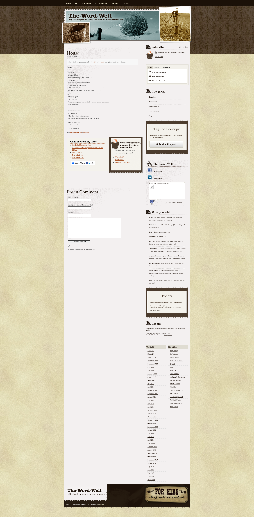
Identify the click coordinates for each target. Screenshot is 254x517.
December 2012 (152, 380)
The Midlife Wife (175, 400)
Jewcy (172, 367)
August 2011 (152, 397)
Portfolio (86, 3)
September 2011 (153, 394)
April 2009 (151, 476)
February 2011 (152, 410)
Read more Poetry (154, 310)
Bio (76, 3)
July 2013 (151, 367)
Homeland (152, 97)
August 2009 (152, 463)
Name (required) (73, 197)
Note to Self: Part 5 (78, 158)
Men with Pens (174, 374)
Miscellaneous (154, 106)
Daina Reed (101, 504)
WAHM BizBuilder (176, 403)
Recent (157, 67)
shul (81, 132)
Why (150, 67)
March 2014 (151, 354)
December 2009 (152, 453)
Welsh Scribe (174, 407)
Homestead (153, 101)
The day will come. (170, 237)
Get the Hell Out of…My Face (81, 145)
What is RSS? (119, 157)
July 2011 (151, 400)
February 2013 (152, 374)
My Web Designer (175, 380)
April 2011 (151, 407)
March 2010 (151, 443)
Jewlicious (173, 370)
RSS (95, 62)
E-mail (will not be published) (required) (80, 205)
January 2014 (152, 357)
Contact (126, 3)
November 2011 (153, 390)
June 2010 (151, 437)
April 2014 (151, 351)
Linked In (158, 178)
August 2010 (152, 430)
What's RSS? (159, 57)
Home (68, 3)
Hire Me (114, 3)
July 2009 (151, 466)
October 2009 (152, 457)
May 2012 (151, 384)
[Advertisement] (98, 46)
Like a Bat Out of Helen (159, 81)
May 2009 (151, 473)
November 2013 (153, 361)
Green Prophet (174, 357)
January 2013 (152, 377)
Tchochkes (173, 387)
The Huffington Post (176, 397)
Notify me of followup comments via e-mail (81, 249)
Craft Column (154, 111)
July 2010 (151, 433)
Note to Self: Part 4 (78, 155)
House (73, 53)
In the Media (101, 3)
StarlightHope (168, 335)
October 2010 (152, 423)
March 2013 (151, 370)
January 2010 (152, 450)
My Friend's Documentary (178, 377)
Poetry (151, 116)
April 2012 (151, 387)
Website (70, 213)
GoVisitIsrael (174, 354)
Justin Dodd (166, 333)
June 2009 (151, 470)
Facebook (158, 171)
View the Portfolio (158, 76)
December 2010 (152, 417)
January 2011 (152, 414)
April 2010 (151, 440)
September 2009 (153, 460)
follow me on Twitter (174, 202)
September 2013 (153, 364)
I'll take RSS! (119, 160)
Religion (76, 132)
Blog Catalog (174, 351)
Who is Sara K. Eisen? (159, 72)
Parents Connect (175, 384)
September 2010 (153, 427)
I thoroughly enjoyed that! (162, 232)
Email (186, 47)
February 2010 (152, 447)
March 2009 (151, 480)
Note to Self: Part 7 (78, 152)
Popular (166, 67)
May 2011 (151, 404)
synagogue (86, 132)
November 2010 (153, 420)
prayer (72, 132)
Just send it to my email (122, 162)
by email (101, 62)
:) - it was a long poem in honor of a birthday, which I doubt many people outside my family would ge (166, 273)
